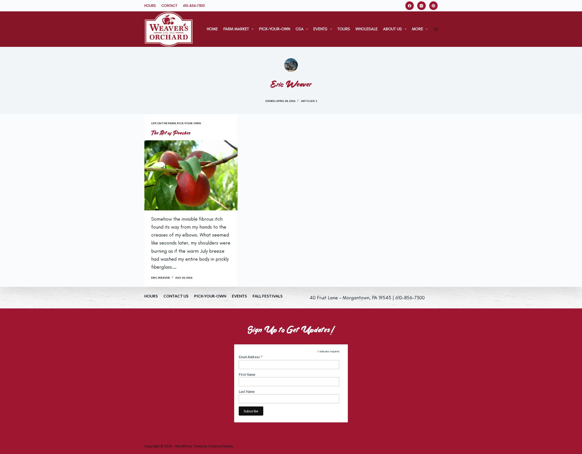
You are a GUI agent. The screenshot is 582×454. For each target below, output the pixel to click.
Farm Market (236, 28)
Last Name (247, 391)
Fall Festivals (268, 296)
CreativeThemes (220, 446)
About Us (392, 28)
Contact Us (175, 296)
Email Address (251, 356)
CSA (300, 28)
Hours (150, 5)
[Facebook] (409, 5)
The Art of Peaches (171, 133)
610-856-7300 (194, 5)
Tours (343, 28)
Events (320, 28)
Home (212, 28)
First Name (247, 374)
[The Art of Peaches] (191, 175)
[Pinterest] (433, 5)
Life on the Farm (163, 123)
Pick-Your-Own (274, 28)
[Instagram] (421, 5)
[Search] (436, 29)
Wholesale (367, 28)
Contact (169, 5)
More (417, 28)
